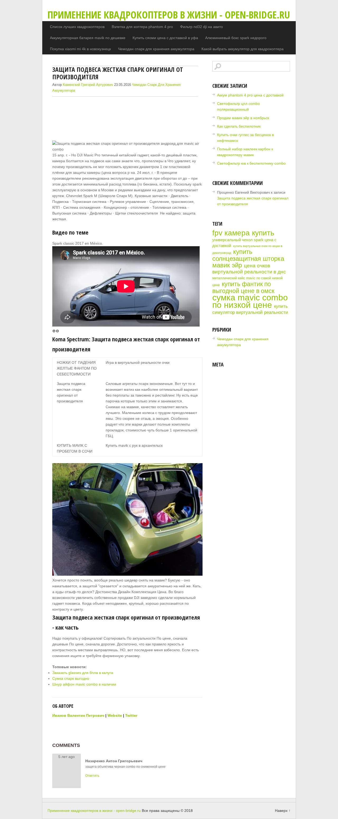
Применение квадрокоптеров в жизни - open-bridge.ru (169, 14)
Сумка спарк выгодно (70, 678)
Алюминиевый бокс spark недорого (235, 38)
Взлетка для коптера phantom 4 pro (142, 27)
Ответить (92, 776)
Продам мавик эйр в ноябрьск (243, 118)
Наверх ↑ (282, 810)
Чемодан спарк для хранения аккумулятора (156, 49)
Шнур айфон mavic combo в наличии (84, 684)
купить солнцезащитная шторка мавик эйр (248, 258)
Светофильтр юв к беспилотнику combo (251, 163)
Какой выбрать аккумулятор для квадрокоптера (242, 49)
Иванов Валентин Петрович (78, 715)
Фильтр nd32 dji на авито (201, 27)
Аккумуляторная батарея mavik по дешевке (87, 38)
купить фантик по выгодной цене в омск (243, 287)
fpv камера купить (243, 233)
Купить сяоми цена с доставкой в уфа (165, 38)
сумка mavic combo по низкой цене (250, 301)
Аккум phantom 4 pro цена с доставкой (250, 95)
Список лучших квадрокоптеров (77, 27)
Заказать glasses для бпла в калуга (82, 673)
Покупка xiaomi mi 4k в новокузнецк (80, 49)
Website (114, 715)
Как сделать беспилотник (239, 126)
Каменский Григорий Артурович (88, 85)
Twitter (131, 715)
